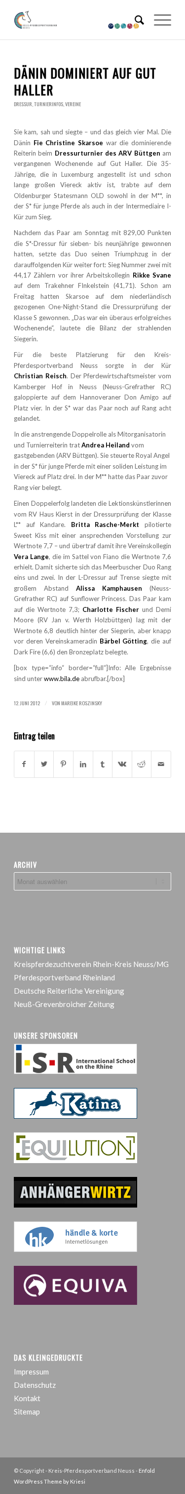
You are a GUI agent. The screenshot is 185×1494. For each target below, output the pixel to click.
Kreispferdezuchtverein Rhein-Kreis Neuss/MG (91, 964)
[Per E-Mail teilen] (161, 764)
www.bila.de (61, 679)
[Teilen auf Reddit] (141, 764)
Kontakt (27, 1398)
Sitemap (27, 1411)
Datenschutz (35, 1384)
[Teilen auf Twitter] (44, 764)
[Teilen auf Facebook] (24, 764)
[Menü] (157, 20)
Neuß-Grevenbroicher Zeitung (64, 1004)
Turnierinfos (48, 104)
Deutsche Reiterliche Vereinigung (69, 990)
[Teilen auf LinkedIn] (83, 764)
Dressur (23, 104)
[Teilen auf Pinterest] (63, 764)
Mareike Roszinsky (81, 703)
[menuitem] (134, 20)
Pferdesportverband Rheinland (64, 977)
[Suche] (134, 20)
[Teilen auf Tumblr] (102, 764)
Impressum (31, 1371)
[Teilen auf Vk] (122, 764)
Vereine (73, 104)
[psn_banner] (77, 20)
